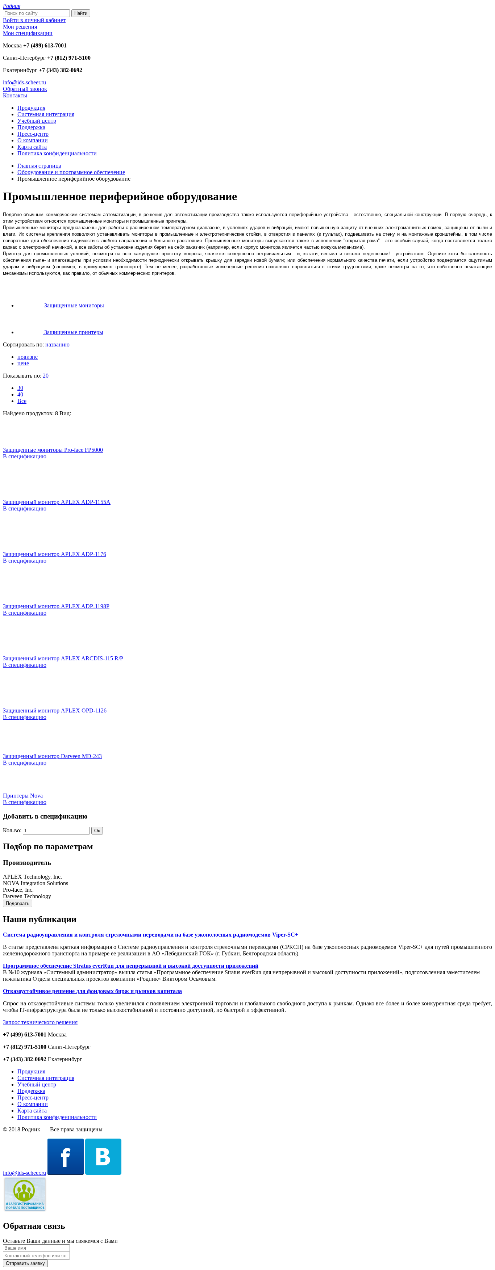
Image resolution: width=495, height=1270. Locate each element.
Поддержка (31, 127)
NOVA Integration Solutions (35, 883)
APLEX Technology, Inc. (32, 877)
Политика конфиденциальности (57, 153)
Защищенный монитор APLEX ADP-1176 (54, 554)
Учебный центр (36, 121)
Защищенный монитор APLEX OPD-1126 (55, 710)
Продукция (31, 108)
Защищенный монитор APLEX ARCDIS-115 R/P (63, 658)
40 (20, 394)
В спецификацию (24, 456)
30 (20, 388)
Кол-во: (12, 830)
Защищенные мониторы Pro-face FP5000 (53, 450)
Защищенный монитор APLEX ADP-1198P (56, 606)
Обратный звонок (25, 89)
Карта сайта (32, 147)
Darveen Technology (27, 896)
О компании (32, 140)
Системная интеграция (45, 114)
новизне (27, 357)
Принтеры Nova (23, 795)
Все (21, 401)
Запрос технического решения (40, 1022)
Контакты (15, 95)
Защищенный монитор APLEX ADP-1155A (57, 502)
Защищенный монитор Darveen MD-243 (52, 756)
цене (23, 363)
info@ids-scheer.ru (24, 82)
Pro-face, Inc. (18, 890)
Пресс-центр (33, 134)
